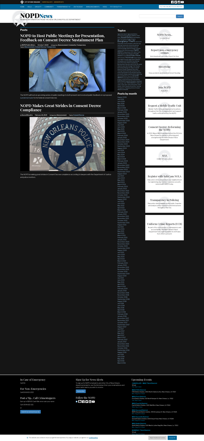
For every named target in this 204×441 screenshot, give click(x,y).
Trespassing (128, 88)
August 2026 (122, 97)
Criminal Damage (122, 48)
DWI (123, 50)
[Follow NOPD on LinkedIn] (90, 402)
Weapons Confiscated (123, 89)
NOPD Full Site (47, 2)
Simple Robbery (136, 79)
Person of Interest (135, 67)
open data (125, 66)
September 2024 (124, 146)
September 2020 (124, 248)
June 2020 (121, 254)
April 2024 (121, 157)
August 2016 (122, 352)
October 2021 (122, 220)
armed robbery (131, 35)
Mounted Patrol (121, 64)
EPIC (132, 52)
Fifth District (121, 54)
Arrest (138, 35)
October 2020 (123, 246)
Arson (119, 37)
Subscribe (80, 391)
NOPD (36, 15)
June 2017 (121, 331)
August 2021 (122, 225)
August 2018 (122, 301)
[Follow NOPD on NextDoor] (79, 401)
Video (105, 7)
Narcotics (127, 64)
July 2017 (121, 329)
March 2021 (122, 235)
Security (130, 76)
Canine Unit (138, 41)
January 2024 (122, 163)
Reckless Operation (136, 72)
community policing (134, 45)
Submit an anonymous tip (30, 412)
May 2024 (121, 155)
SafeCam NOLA (132, 74)
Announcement (30, 47)
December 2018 (123, 293)
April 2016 (121, 361)
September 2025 (124, 120)
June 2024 (121, 152)
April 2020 (121, 259)
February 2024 (123, 161)
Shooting (132, 77)
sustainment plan (26, 98)
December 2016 (123, 344)
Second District (123, 76)
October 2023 (123, 169)
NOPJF (140, 64)
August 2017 (122, 327)
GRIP (119, 57)
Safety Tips (139, 74)
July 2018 (121, 303)
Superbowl (139, 81)
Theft (124, 83)
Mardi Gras (132, 61)
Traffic (119, 84)
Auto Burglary (136, 37)
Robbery (126, 74)
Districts (129, 48)
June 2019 (121, 280)
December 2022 (123, 191)
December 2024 (123, 140)
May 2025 (121, 129)
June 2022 (121, 203)
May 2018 (121, 308)
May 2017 (121, 333)
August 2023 (122, 174)
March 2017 (122, 337)
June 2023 (121, 178)
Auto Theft (120, 39)
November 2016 (123, 346)
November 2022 (123, 193)
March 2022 (122, 210)
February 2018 (123, 314)
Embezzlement (127, 52)
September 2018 (124, 299)
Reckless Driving (127, 72)
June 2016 (121, 356)
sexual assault (126, 77)
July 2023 (121, 176)
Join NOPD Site (59, 2)
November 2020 (123, 244)
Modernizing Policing (132, 62)
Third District (131, 83)
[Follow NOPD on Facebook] (172, 3)
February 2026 (123, 110)
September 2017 (123, 325)
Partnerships (121, 67)
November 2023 (123, 167)
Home (22, 7)
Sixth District (122, 81)
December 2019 (123, 267)
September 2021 (123, 223)
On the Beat (78, 7)
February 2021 (122, 237)
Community (49, 7)
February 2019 (123, 288)
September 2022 (124, 197)
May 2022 (121, 206)
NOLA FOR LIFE (134, 64)
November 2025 (123, 116)
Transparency (63, 7)
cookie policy (93, 437)
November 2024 (123, 142)
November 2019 (123, 269)
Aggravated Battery (132, 34)
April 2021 (121, 233)
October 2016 (122, 348)
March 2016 (122, 363)
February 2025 (123, 135)
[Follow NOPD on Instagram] (179, 3)
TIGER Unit (139, 83)
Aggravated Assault (122, 34)
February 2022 (123, 212)
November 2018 (123, 295)
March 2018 (122, 312)
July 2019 (121, 278)
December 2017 (123, 318)
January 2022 (122, 214)
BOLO (30, 7)
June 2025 (121, 127)
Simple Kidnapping (127, 79)
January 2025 (122, 137)
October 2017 (122, 322)
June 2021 (121, 229)
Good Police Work (133, 56)
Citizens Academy (128, 43)
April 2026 (121, 106)
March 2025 (122, 133)
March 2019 (122, 286)
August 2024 (122, 148)
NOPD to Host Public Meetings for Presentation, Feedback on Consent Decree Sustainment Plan (62, 37)
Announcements (92, 7)
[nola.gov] (31, 2)
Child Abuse (120, 43)
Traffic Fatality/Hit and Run (129, 86)
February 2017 (122, 339)
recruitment (120, 74)
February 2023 (123, 186)
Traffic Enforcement (132, 84)
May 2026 (121, 103)
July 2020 (121, 252)
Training (138, 86)
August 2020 (122, 250)
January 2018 (122, 316)
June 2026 (121, 101)
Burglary (133, 39)
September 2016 (124, 350)
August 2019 (122, 276)
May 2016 (121, 359)
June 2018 (121, 305)
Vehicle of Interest (135, 88)
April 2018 (121, 310)
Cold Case (120, 45)
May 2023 (121, 180)
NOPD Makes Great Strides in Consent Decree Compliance (60, 107)
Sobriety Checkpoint (131, 81)
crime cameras (129, 47)
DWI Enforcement (129, 50)
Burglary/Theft (126, 41)
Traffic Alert (124, 84)
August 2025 (122, 123)
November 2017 (123, 320)
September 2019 (124, 274)
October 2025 (123, 118)
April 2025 (121, 131)
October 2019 (122, 271)
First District (130, 54)
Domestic (133, 48)
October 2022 (123, 195)
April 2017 (121, 335)
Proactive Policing (126, 71)
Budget (129, 39)
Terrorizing (120, 83)
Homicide (129, 57)
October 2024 (123, 144)
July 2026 (121, 99)
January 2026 (122, 112)
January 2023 (122, 189)
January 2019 (122, 291)
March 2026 (122, 108)
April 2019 (121, 284)
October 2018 (123, 297)
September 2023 (124, 172)
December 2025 (123, 114)
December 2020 (123, 242)
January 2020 (122, 265)
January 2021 (122, 240)
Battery (125, 39)
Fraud (124, 55)
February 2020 (123, 263)
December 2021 (123, 216)
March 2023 (122, 184)
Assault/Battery (127, 37)
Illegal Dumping (124, 59)
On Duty (38, 7)
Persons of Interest (122, 69)
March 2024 (122, 159)
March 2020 (122, 261)
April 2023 (121, 182)
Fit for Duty (115, 7)
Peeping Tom (127, 67)
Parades (138, 66)
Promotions (134, 71)
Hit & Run (122, 57)
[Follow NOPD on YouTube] (182, 3)
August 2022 (122, 199)
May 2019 (121, 282)
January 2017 (122, 342)
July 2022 (121, 201)
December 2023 (123, 165)
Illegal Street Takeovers (134, 59)
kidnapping (120, 61)
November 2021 (123, 218)
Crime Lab (135, 47)
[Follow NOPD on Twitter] (175, 3)
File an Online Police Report (171, 7)
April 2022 (121, 208)
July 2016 (121, 354)
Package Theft (131, 66)
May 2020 (121, 257)
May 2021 (121, 231)
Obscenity (120, 66)
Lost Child (126, 61)
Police (133, 69)
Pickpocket (129, 69)
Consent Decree (40, 47)
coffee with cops (137, 43)
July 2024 (121, 150)
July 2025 (121, 125)
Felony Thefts (137, 52)
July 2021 (121, 227)
